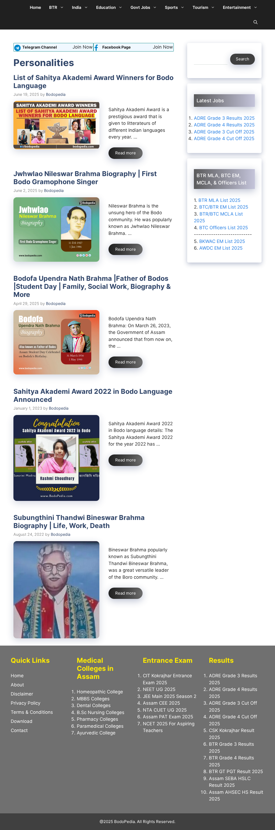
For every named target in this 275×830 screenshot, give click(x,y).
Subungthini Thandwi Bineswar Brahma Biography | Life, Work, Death (79, 522)
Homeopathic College (100, 691)
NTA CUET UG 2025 (165, 710)
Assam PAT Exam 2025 (168, 716)
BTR (53, 7)
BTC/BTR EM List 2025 (223, 207)
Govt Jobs (140, 7)
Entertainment (237, 7)
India (76, 7)
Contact (19, 730)
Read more (125, 152)
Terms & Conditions (32, 712)
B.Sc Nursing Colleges (100, 712)
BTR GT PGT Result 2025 (236, 771)
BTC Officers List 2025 (223, 227)
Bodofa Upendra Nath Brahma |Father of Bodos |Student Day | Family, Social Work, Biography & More (92, 286)
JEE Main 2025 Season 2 (169, 696)
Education (106, 7)
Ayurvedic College (96, 733)
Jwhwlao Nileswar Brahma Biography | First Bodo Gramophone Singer (85, 178)
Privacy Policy (25, 703)
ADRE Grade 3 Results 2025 (224, 118)
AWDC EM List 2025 (221, 248)
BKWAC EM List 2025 (222, 241)
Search (242, 58)
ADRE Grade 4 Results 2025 (224, 125)
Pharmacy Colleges (97, 719)
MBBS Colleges (93, 698)
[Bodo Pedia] (18, 7)
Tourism (200, 7)
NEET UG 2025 (159, 689)
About (17, 684)
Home (35, 7)
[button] (255, 22)
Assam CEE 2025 (161, 703)
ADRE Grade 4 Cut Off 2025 (224, 138)
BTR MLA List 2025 (219, 200)
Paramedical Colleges (100, 726)
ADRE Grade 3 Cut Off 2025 (224, 131)
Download (21, 721)
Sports (171, 7)
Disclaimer (22, 694)
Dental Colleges (94, 705)
